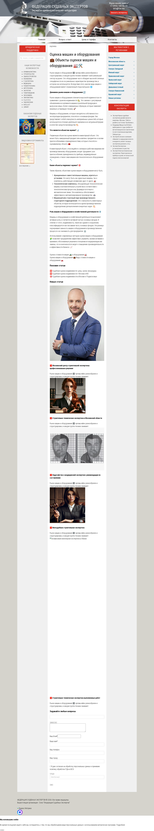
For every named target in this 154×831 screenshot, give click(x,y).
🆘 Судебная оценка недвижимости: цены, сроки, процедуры (73, 271)
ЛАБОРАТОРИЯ (28, 102)
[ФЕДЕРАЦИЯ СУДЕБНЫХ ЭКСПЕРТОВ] (22, 13)
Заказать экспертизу (119, 13)
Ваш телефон (54, 750)
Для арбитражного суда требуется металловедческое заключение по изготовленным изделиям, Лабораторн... (123, 129)
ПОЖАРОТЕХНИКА (29, 86)
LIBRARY (26, 107)
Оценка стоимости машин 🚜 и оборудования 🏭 (68, 255)
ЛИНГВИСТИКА (28, 98)
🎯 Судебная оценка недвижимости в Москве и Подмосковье (73, 276)
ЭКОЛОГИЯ (27, 91)
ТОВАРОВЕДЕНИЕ (29, 93)
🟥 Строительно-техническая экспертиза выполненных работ (75, 698)
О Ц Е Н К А (53, 46)
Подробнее (120, 825)
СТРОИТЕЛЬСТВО (29, 74)
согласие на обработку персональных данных (73, 766)
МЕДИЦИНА (27, 83)
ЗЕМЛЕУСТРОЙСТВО (30, 76)
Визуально (52, 722)
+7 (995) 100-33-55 (118, 6)
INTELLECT (27, 105)
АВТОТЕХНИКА (28, 88)
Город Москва (114, 57)
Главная (41, 39)
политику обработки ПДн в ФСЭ (62, 769)
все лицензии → (24, 166)
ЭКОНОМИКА (28, 95)
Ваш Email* (54, 736)
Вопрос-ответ (65, 39)
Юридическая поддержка (32, 48)
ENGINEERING (28, 79)
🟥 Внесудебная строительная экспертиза (67, 528)
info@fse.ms (119, 8)
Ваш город (54, 758)
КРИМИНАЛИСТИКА (30, 72)
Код (55, 722)
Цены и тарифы (89, 39)
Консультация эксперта (121, 107)
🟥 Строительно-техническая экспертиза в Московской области (76, 418)
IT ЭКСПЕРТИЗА (28, 81)
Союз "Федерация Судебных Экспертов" (54, 803)
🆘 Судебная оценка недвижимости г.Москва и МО (69, 274)
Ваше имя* (54, 741)
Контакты (112, 39)
